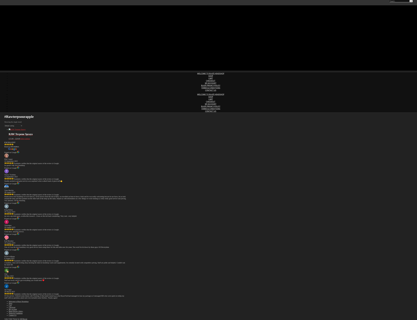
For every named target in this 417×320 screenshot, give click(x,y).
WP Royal (23, 319)
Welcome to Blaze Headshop (210, 73)
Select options (25, 139)
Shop (210, 76)
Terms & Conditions (210, 88)
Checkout (210, 81)
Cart (210, 78)
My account (210, 83)
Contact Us (210, 90)
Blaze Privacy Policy (210, 85)
